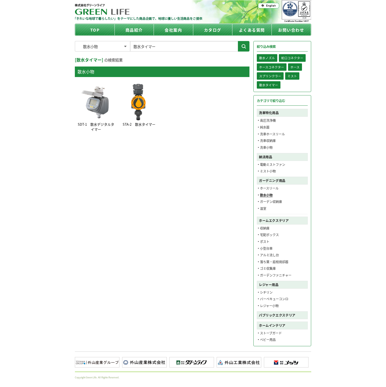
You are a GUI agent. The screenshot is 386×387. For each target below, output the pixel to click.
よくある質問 (252, 30)
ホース (295, 67)
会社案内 (173, 30)
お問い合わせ (291, 30)
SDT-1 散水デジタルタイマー (96, 127)
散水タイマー (268, 85)
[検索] (243, 46)
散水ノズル (267, 58)
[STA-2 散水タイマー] (139, 102)
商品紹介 (134, 30)
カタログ (212, 30)
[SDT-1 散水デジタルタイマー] (96, 102)
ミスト (292, 76)
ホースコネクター (271, 67)
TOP (95, 30)
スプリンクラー (270, 76)
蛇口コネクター (292, 58)
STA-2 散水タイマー (139, 124)
